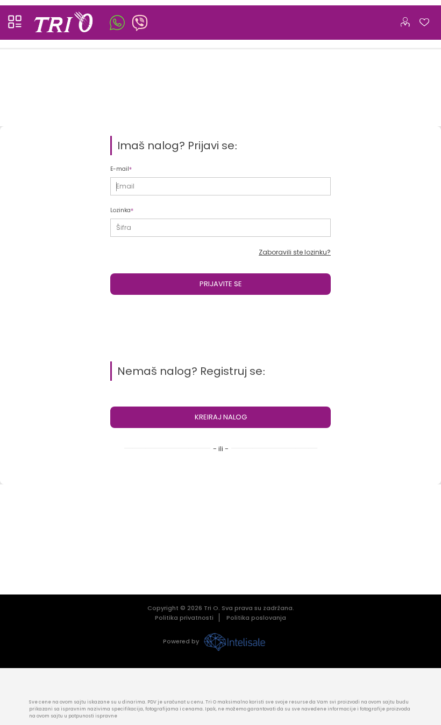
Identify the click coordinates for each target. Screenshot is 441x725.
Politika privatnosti (184, 617)
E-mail (119, 169)
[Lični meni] (405, 19)
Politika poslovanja (256, 617)
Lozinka (120, 210)
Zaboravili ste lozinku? (295, 252)
